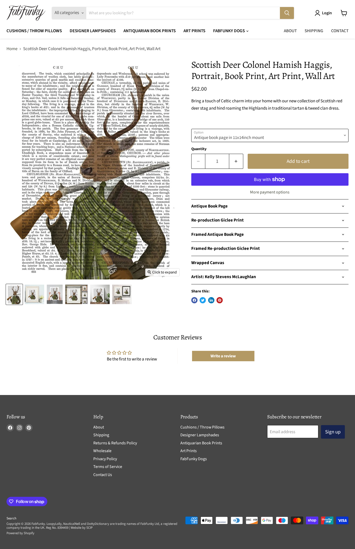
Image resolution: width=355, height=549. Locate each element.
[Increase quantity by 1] (236, 161)
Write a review (223, 356)
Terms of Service (107, 467)
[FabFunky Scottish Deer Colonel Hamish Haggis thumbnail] (14, 294)
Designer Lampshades (93, 31)
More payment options (270, 192)
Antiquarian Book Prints (149, 31)
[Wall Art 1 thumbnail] (122, 294)
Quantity (199, 149)
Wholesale (102, 451)
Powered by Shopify (20, 533)
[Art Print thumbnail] (76, 294)
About (290, 31)
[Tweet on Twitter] (203, 300)
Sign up (333, 432)
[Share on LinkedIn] (211, 300)
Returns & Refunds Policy (115, 443)
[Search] (287, 13)
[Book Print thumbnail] (54, 294)
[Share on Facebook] (194, 300)
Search (11, 518)
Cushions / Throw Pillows (34, 31)
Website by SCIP (82, 527)
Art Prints (194, 31)
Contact (340, 31)
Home (11, 49)
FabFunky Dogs (229, 31)
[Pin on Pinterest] (219, 300)
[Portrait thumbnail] (34, 294)
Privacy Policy (105, 459)
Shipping (314, 31)
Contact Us (102, 475)
